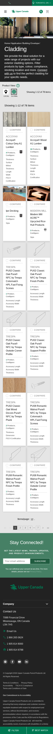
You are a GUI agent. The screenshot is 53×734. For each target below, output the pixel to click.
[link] (5, 528)
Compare (15, 130)
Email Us (11, 631)
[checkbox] (7, 130)
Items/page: (24, 519)
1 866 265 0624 (15, 637)
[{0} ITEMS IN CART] (47, 11)
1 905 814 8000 (15, 644)
